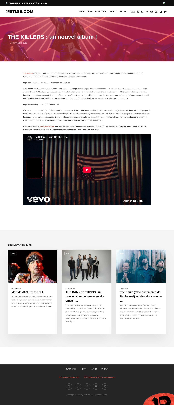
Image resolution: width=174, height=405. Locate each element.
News (13, 253)
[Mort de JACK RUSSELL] (32, 292)
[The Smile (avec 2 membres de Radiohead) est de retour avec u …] (141, 292)
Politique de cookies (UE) (69, 377)
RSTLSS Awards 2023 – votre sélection (99, 377)
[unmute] (164, 2)
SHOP (104, 369)
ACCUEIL (71, 369)
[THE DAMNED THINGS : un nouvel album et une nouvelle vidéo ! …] (86, 292)
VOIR (94, 369)
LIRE (83, 369)
